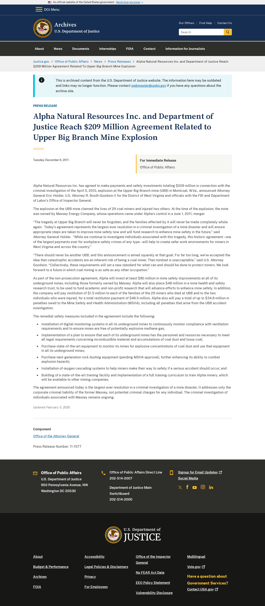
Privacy (90, 577)
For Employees (96, 587)
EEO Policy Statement (153, 583)
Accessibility (94, 557)
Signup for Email (198, 472)
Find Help (205, 23)
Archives (40, 577)
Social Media (188, 478)
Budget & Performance (51, 567)
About (38, 557)
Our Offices (186, 23)
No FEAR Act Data (150, 573)
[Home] (66, 36)
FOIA (37, 587)
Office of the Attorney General (56, 436)
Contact (200, 589)
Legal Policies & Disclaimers (106, 567)
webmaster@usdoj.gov (148, 86)
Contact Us (224, 23)
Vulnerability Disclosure (154, 593)
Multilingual (196, 557)
